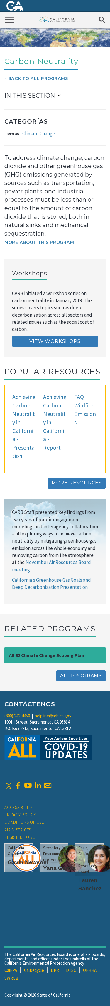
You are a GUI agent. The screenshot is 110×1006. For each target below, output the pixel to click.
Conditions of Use (24, 822)
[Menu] (9, 19)
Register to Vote (22, 837)
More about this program (39, 242)
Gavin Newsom (28, 862)
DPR (55, 970)
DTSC (71, 970)
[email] (48, 785)
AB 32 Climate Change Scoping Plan (46, 655)
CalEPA (10, 970)
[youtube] (28, 785)
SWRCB (11, 978)
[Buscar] (102, 19)
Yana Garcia (59, 868)
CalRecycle (34, 970)
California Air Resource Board (56, 19)
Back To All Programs (38, 78)
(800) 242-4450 (17, 716)
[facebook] (18, 785)
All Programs (81, 675)
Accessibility (18, 807)
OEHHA (90, 970)
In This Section (29, 95)
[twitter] (9, 785)
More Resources (77, 483)
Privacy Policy (20, 815)
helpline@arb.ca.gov (53, 716)
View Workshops (54, 341)
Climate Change (38, 133)
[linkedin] (38, 785)
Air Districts (17, 830)
